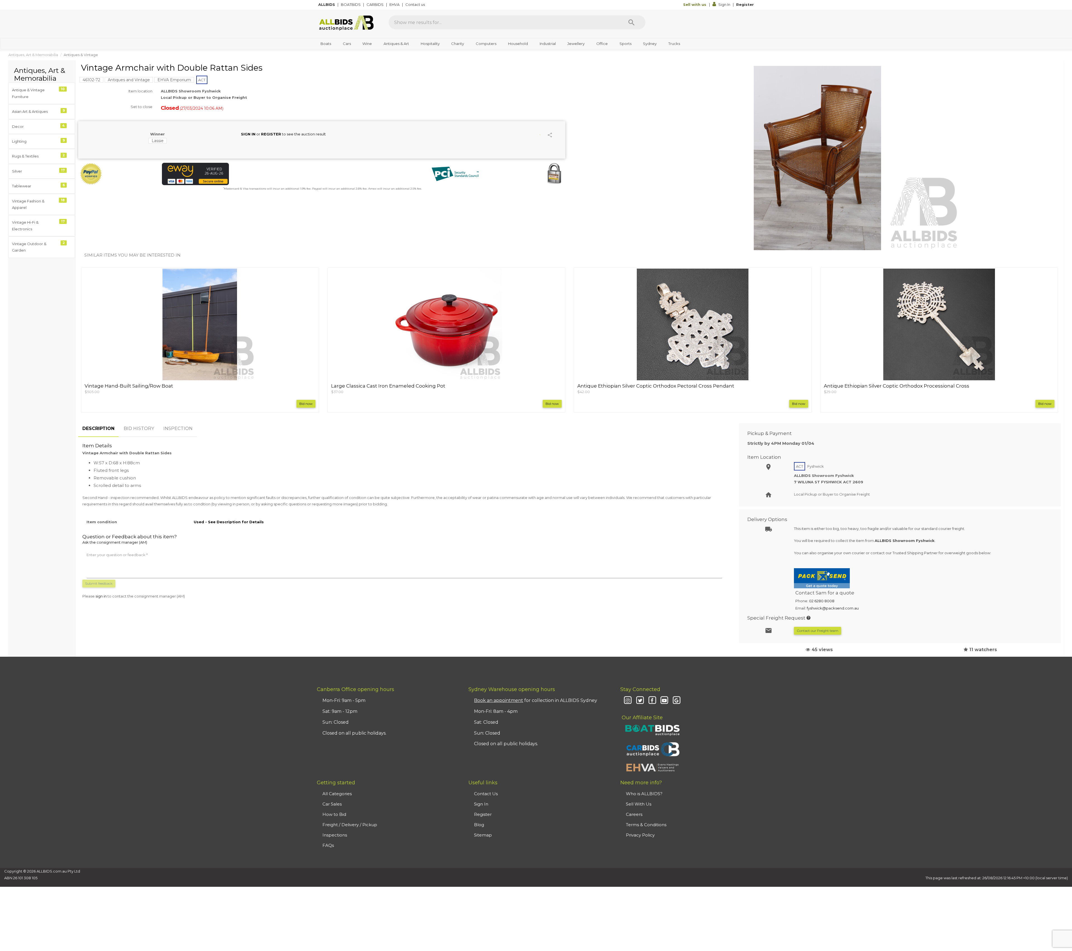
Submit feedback (99, 583)
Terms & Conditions (646, 824)
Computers (486, 43)
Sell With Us (638, 804)
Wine (367, 43)
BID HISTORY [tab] (139, 428)
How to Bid (334, 814)
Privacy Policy (640, 835)
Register (745, 4)
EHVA (394, 4)
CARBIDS (375, 4)
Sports (625, 43)
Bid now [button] (306, 404)
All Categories (337, 793)
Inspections (334, 835)
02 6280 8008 (821, 601)
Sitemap (483, 835)
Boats (325, 43)
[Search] (631, 22)
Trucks (674, 43)
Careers (634, 814)
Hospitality (430, 43)
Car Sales (332, 804)
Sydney (650, 43)
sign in (101, 596)
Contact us (415, 4)
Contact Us (486, 793)
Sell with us (695, 4)
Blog (479, 824)
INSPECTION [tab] (178, 428)
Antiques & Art (396, 43)
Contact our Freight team (817, 631)
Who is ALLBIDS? (644, 793)
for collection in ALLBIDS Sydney (535, 700)
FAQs (328, 845)
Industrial (548, 43)
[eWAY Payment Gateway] (240, 174)
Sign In (724, 4)
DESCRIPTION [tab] (98, 428)
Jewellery (576, 43)
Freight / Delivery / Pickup (349, 824)
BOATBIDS (351, 4)
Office (602, 43)
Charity (457, 43)
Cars (347, 43)
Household (518, 43)
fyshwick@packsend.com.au (833, 608)
